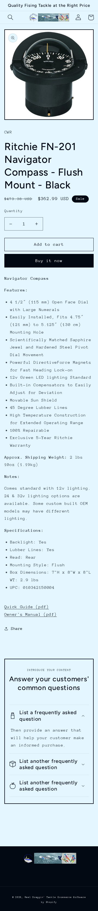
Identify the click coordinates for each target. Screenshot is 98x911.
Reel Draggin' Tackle (40, 897)
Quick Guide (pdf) (26, 606)
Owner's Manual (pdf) (30, 614)
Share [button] (17, 628)
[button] (10, 17)
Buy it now (49, 260)
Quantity (13, 211)
